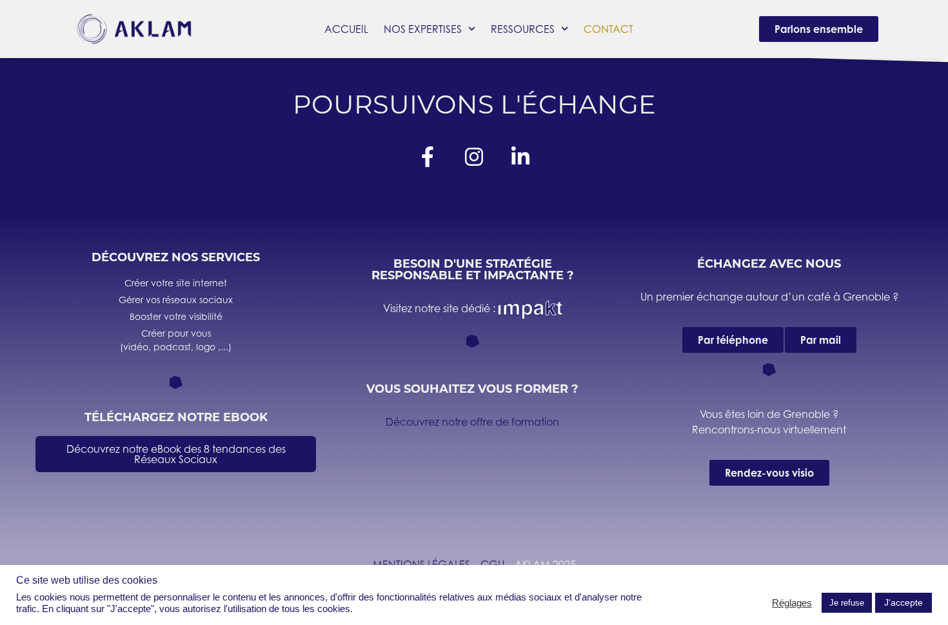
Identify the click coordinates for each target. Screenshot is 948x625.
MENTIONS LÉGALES (421, 564)
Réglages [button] (792, 603)
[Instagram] (474, 156)
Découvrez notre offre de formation (472, 421)
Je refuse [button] (846, 603)
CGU (492, 564)
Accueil (346, 29)
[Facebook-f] (427, 156)
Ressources (523, 29)
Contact (608, 29)
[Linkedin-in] (520, 156)
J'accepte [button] (903, 602)
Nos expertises (423, 29)
